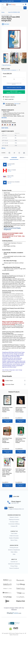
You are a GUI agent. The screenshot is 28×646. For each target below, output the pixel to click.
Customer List (14, 561)
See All (3, 148)
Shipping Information (14, 519)
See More (4, 117)
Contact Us (24, 1)
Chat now (16, 103)
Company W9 (14, 526)
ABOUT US (14, 559)
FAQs (14, 554)
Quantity (4, 76)
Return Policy (14, 540)
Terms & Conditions (14, 568)
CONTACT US (14, 531)
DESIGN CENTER (14, 545)
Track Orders (14, 533)
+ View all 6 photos (6, 65)
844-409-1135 (10, 1)
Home (2, 12)
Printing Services (14, 547)
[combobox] (14, 7)
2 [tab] (14, 51)
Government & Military (14, 524)
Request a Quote (14, 517)
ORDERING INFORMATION (14, 515)
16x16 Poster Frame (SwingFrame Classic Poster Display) (7, 409)
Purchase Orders (14, 521)
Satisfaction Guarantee (14, 563)
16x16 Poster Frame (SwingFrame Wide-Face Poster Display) (21, 440)
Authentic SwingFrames (14, 549)
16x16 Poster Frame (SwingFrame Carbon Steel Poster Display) (21, 409)
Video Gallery (14, 552)
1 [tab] (12, 51)
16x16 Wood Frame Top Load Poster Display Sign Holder (21, 470)
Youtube (22, 639)
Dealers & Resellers (14, 538)
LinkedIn (18, 639)
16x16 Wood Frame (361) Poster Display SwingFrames (7, 440)
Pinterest (14, 639)
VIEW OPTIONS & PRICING (7, 421)
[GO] (25, 7)
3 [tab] (16, 51)
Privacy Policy (14, 566)
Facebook (5, 639)
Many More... (5, 128)
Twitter (10, 639)
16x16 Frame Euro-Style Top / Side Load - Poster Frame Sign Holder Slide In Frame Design (7, 472)
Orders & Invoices (14, 535)
